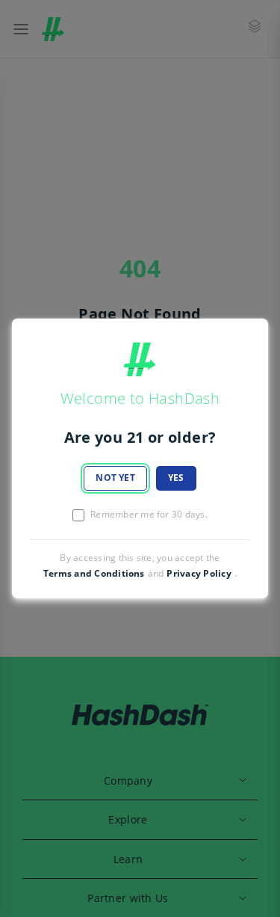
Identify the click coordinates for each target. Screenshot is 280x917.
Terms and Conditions (94, 574)
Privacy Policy (199, 574)
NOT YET (115, 477)
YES (176, 477)
